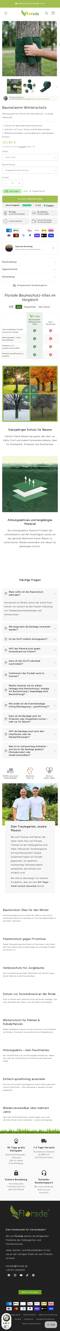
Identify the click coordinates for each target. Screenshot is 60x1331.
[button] (6, 13)
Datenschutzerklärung (48, 1315)
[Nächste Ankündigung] (54, 4)
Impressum (28, 1319)
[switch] (6, 1326)
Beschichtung (8, 164)
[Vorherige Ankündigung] (5, 4)
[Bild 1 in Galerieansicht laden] (14, 86)
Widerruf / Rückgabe (29, 1292)
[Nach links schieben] (3, 87)
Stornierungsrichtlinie (31, 1324)
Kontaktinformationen (45, 1319)
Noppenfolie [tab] (30, 307)
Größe (5, 151)
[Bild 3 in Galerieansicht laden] (45, 86)
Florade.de (14, 1315)
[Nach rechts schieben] (57, 87)
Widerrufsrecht (29, 1315)
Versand (22, 147)
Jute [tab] (19, 307)
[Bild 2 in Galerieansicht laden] (30, 86)
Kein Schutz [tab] (44, 307)
